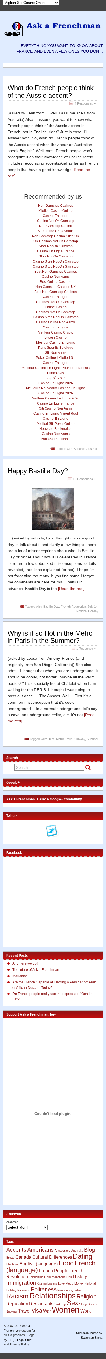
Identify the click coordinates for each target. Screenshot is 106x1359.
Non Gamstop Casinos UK (55, 287)
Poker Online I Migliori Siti (55, 358)
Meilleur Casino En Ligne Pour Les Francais (56, 368)
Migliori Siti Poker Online (56, 424)
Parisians (23, 1290)
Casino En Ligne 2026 (55, 383)
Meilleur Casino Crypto (55, 332)
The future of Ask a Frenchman (35, 970)
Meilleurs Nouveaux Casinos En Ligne (55, 388)
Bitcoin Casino (55, 337)
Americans (40, 1249)
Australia (92, 448)
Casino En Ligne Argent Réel (55, 414)
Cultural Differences (52, 1257)
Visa (36, 1310)
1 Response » (86, 648)
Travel (24, 1311)
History (80, 1276)
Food (66, 1263)
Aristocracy (62, 1250)
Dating (82, 1256)
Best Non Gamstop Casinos (55, 272)
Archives (12, 1221)
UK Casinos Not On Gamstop (55, 241)
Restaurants (41, 1303)
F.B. (10, 1340)
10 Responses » (84, 479)
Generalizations (55, 1277)
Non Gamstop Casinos (55, 206)
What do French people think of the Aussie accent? (51, 91)
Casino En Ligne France (55, 251)
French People (53, 1270)
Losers (52, 1283)
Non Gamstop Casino (55, 226)
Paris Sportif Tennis (55, 439)
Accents (79, 448)
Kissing (42, 1283)
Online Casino (56, 307)
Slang (83, 1304)
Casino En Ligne (55, 216)
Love (61, 1283)
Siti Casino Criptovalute (56, 231)
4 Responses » (85, 103)
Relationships (52, 1295)
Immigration (21, 1282)
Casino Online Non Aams (55, 322)
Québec (76, 1290)
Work (85, 1311)
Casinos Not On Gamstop (55, 302)
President (63, 1290)
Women (65, 1309)
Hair (69, 1277)
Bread (10, 1257)
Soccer (93, 1304)
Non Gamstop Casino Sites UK (55, 236)
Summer (92, 739)
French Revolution (73, 606)
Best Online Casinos (55, 282)
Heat (51, 739)
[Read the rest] (71, 588)
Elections (12, 1264)
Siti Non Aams (55, 353)
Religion (86, 1296)
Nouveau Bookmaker (55, 429)
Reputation (17, 1303)
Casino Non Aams (56, 277)
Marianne (19, 976)
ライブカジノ (56, 378)
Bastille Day (51, 606)
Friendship (36, 1277)
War (47, 1311)
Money (79, 1283)
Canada (23, 1257)
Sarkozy (60, 1304)
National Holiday (87, 611)
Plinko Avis (55, 373)
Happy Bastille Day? (38, 471)
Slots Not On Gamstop (56, 246)
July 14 (93, 606)
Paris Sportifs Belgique (55, 348)
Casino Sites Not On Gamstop (56, 261)
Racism (17, 1296)
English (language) (39, 1264)
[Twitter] (52, 831)
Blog (89, 1249)
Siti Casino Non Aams (55, 408)
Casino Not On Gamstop (55, 221)
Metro (60, 739)
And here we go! (25, 963)
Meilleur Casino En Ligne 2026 (55, 398)
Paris (69, 739)
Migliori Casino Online (55, 211)
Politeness (44, 1289)
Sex (72, 1303)
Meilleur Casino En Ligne (55, 343)
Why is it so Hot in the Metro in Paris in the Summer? (50, 636)
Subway (79, 739)
